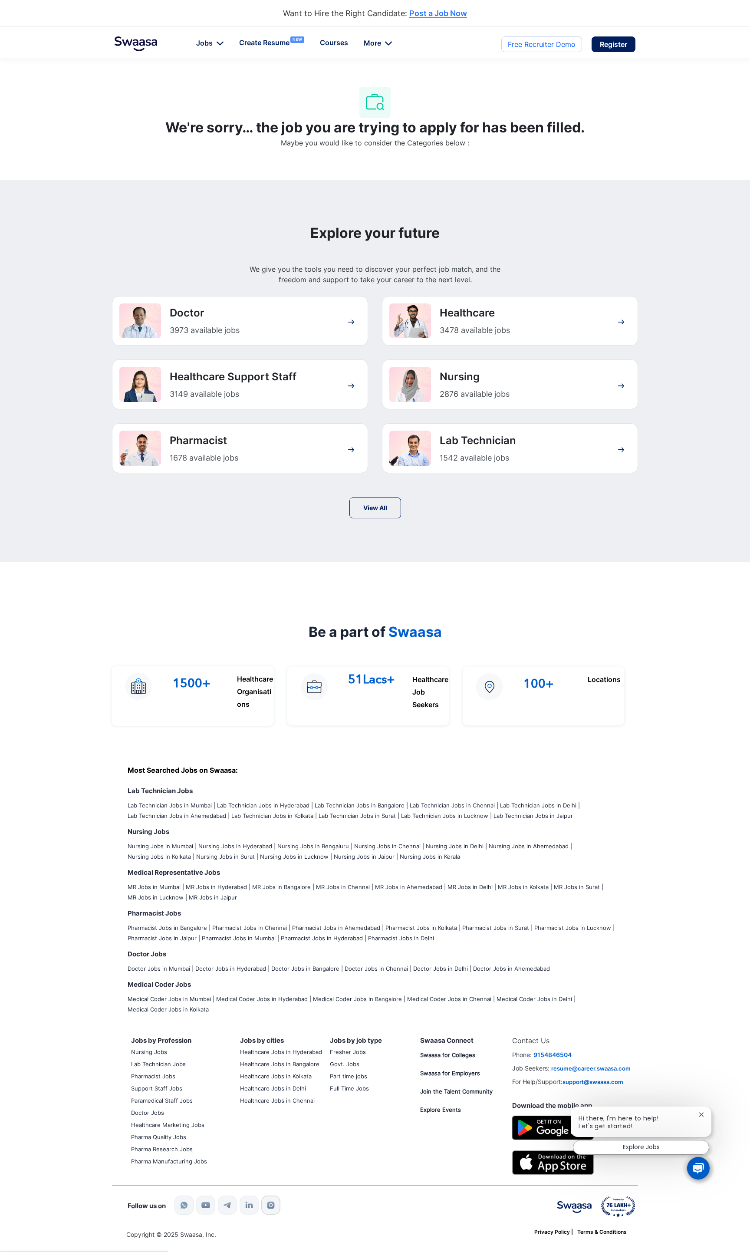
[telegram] (227, 1205)
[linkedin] (249, 1205)
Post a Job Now (438, 14)
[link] (136, 43)
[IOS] (553, 1162)
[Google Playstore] (553, 1126)
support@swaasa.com (592, 1081)
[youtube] (205, 1205)
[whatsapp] (184, 1205)
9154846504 (552, 1054)
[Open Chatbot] (698, 1168)
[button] (613, 44)
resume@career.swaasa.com (591, 1068)
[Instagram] (270, 1205)
